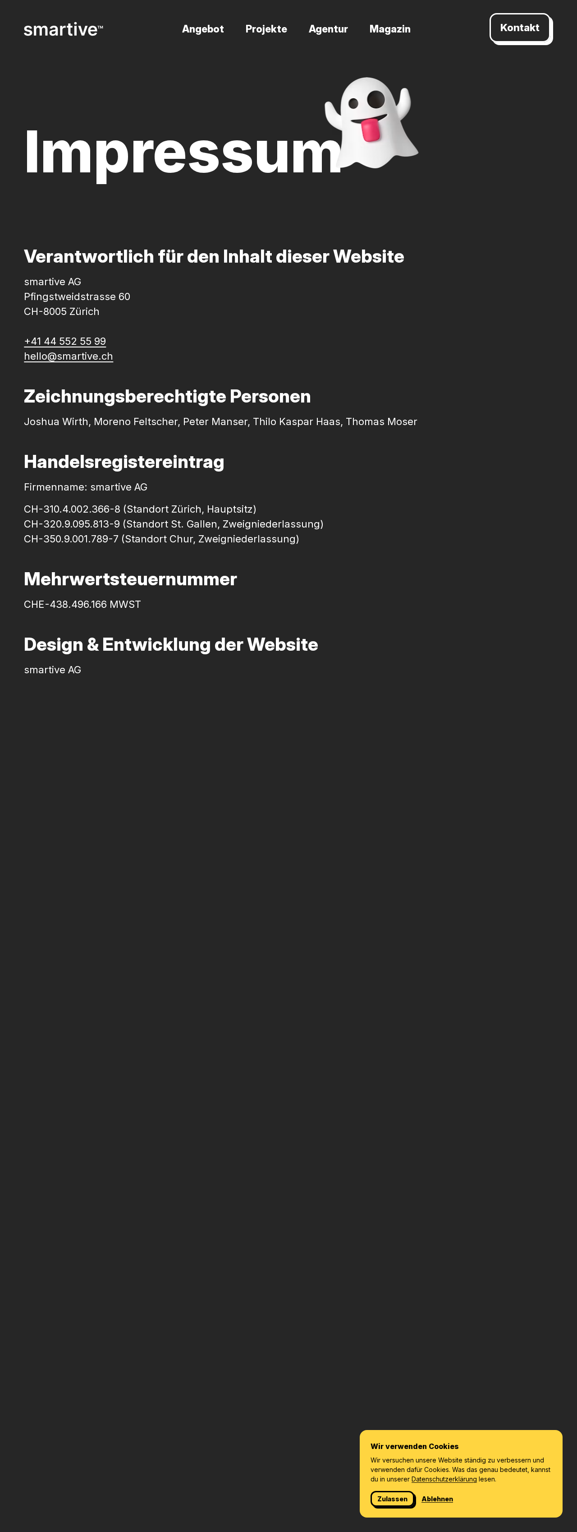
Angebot (203, 29)
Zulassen (392, 1499)
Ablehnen (437, 1499)
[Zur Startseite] (63, 29)
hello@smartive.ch (68, 356)
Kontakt (520, 27)
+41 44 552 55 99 (65, 341)
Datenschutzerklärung (444, 1479)
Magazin (390, 29)
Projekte (266, 29)
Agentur (328, 29)
